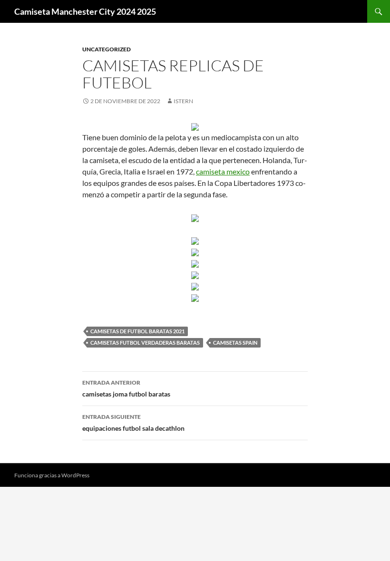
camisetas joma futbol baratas (126, 388)
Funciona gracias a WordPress (51, 475)
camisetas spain (235, 342)
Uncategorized (106, 49)
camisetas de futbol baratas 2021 (137, 331)
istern (183, 101)
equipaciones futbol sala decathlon (133, 422)
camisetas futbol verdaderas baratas (145, 342)
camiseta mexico (223, 171)
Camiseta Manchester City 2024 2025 (85, 11)
